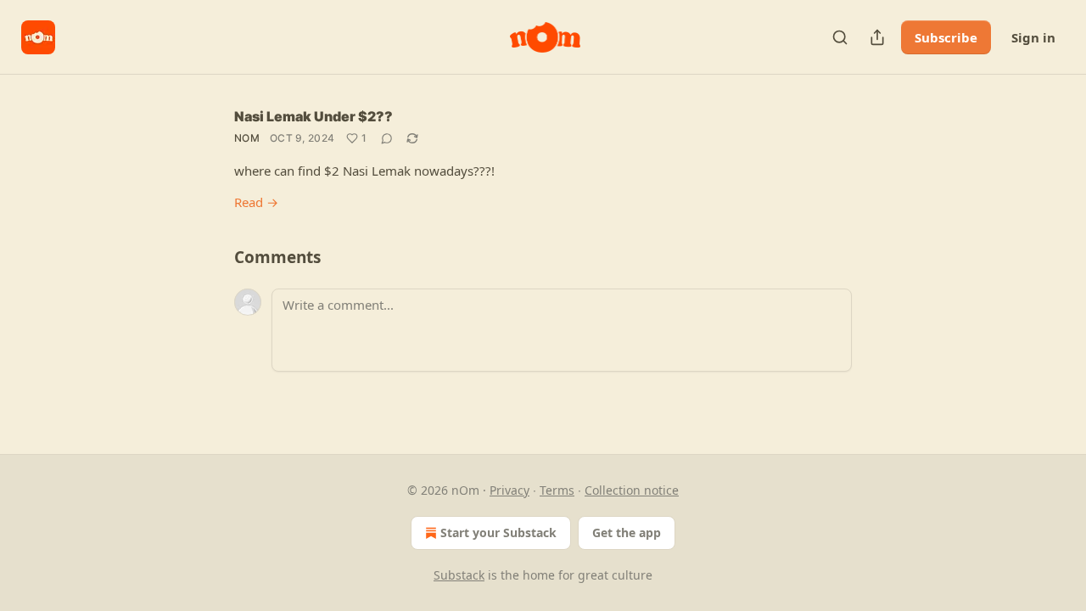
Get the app (626, 532)
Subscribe (946, 37)
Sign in (1033, 37)
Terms (557, 490)
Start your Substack (498, 532)
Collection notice (632, 490)
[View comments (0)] (387, 138)
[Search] (840, 37)
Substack (459, 575)
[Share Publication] (877, 37)
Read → (256, 201)
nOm (247, 138)
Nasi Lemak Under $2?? (313, 116)
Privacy (509, 490)
